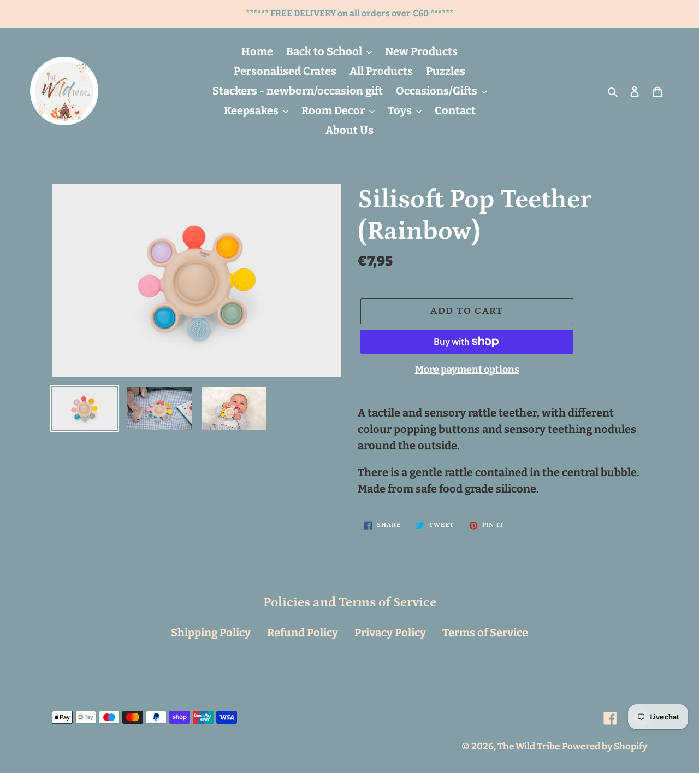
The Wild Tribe (528, 746)
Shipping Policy (211, 632)
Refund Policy (302, 632)
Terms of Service (485, 632)
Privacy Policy (390, 632)
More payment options (467, 370)
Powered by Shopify (604, 746)
